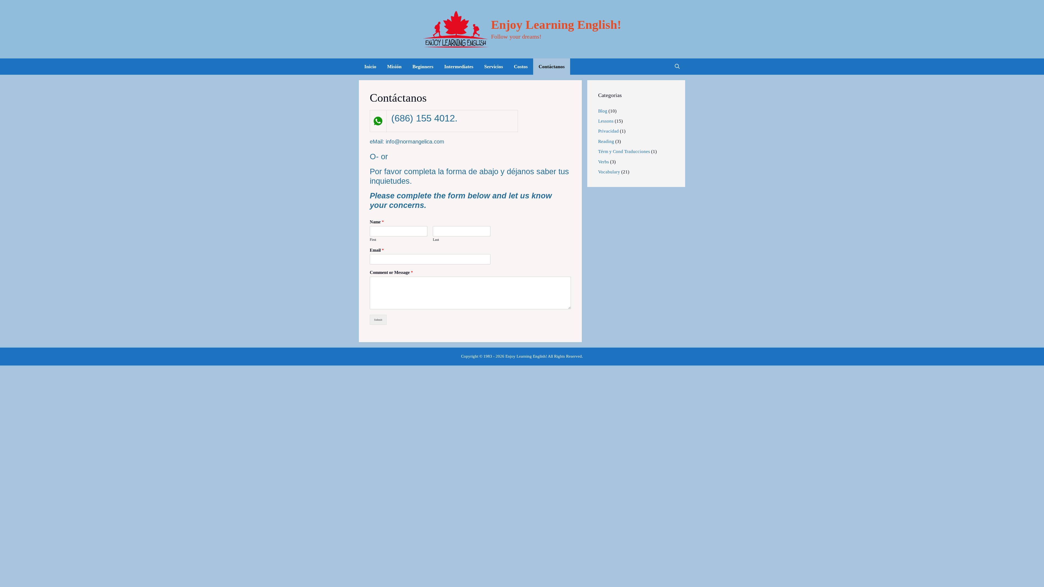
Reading (606, 141)
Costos (521, 66)
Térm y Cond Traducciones (624, 151)
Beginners (422, 66)
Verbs (603, 161)
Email (377, 250)
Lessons (606, 121)
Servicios (493, 66)
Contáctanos (552, 66)
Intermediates (458, 66)
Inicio (370, 66)
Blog (602, 111)
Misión (394, 66)
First (373, 240)
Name (377, 222)
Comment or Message (391, 272)
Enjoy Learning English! (556, 25)
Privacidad (608, 131)
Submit (378, 319)
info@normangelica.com (415, 142)
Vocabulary (609, 171)
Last (436, 240)
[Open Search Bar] (677, 66)
